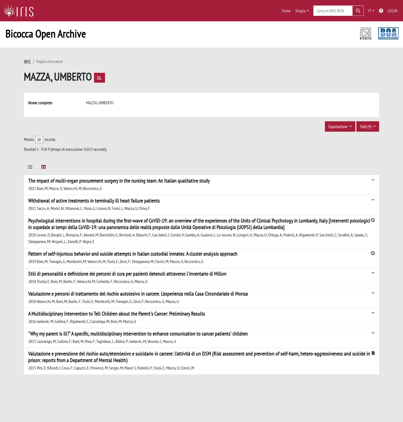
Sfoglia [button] (300, 10)
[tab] (30, 167)
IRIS (27, 62)
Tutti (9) (366, 126)
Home (286, 10)
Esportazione (338, 126)
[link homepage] (20, 11)
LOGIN (393, 10)
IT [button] (369, 10)
